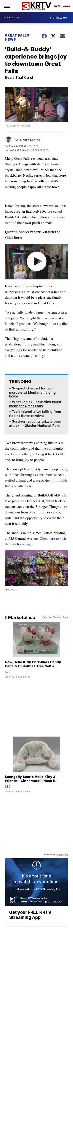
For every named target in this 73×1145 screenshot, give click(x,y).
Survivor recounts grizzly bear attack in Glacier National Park (35, 424)
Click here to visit (53, 538)
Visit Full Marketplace (55, 617)
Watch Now (61, 6)
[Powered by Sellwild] (62, 854)
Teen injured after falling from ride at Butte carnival (35, 414)
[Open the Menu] (7, 6)
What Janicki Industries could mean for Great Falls (35, 404)
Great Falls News (17, 37)
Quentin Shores (29, 140)
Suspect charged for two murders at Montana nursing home (32, 392)
